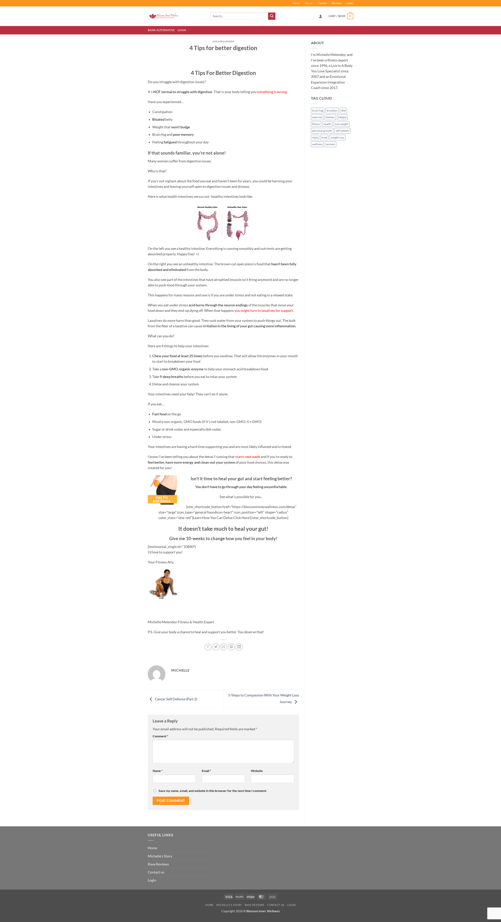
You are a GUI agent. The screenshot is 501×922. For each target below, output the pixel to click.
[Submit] (271, 16)
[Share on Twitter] (215, 646)
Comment (160, 736)
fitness (316, 124)
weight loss (337, 137)
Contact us (156, 872)
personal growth (322, 130)
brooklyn (332, 110)
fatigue (342, 117)
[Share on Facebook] (208, 646)
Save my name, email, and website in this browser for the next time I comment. (213, 790)
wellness (317, 144)
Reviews (337, 3)
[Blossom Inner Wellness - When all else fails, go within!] (176, 16)
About (308, 3)
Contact (322, 3)
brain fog (317, 110)
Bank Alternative (161, 30)
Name (158, 771)
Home (296, 3)
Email (206, 771)
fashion (330, 117)
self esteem (342, 130)
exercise (317, 117)
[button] (321, 16)
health (327, 124)
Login (350, 3)
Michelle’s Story (160, 856)
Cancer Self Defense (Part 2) (175, 699)
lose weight (341, 124)
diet (343, 110)
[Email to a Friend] (223, 646)
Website (257, 771)
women (330, 144)
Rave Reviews (158, 864)
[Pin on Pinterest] (231, 646)
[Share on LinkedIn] (238, 646)
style (315, 137)
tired (324, 137)
